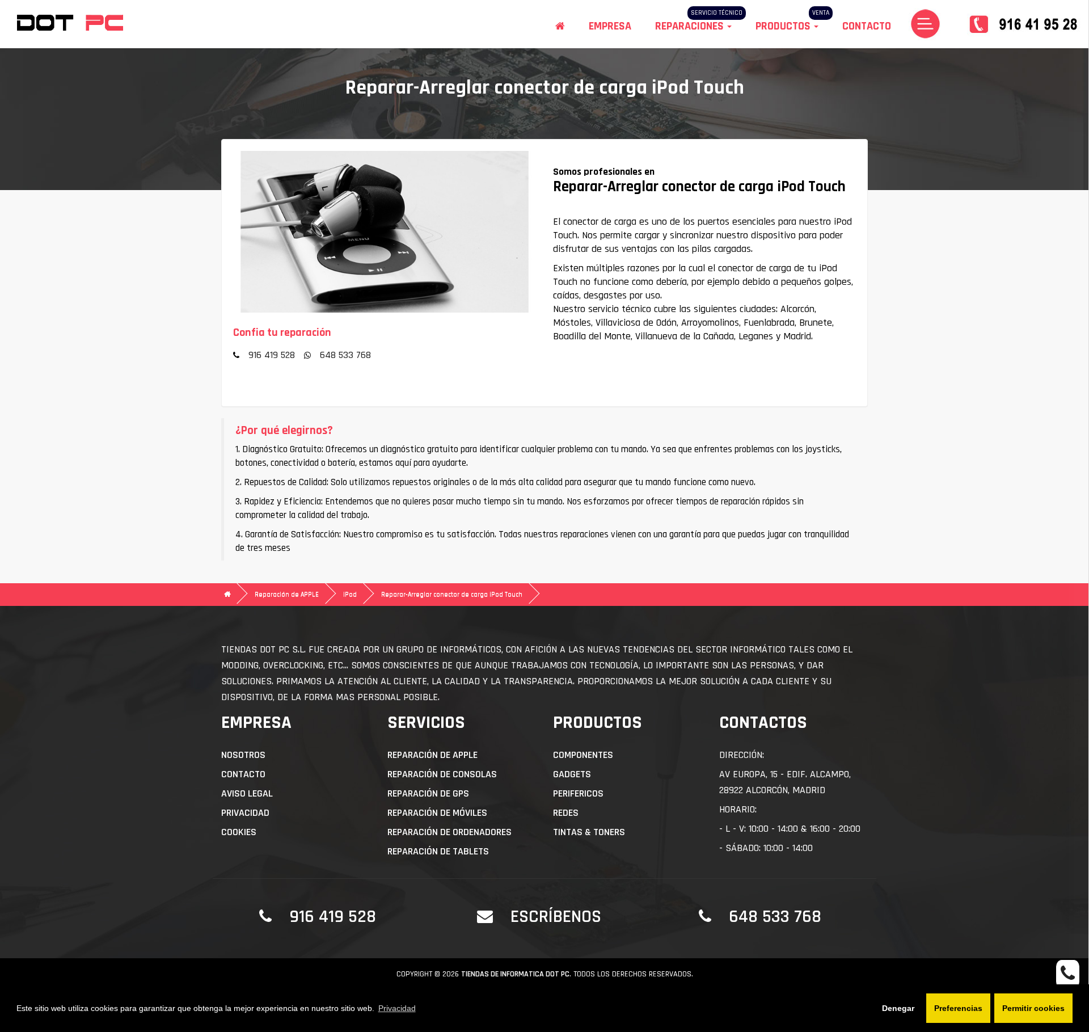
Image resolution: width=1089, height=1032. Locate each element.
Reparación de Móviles (437, 812)
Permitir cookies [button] (1033, 1008)
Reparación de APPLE (287, 594)
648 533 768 (345, 354)
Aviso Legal (247, 793)
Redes (566, 812)
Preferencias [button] (958, 1008)
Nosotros (243, 754)
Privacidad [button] (397, 1008)
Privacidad (245, 812)
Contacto (866, 26)
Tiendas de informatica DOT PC (515, 974)
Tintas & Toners (589, 832)
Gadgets (572, 774)
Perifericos (578, 793)
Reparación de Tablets (438, 851)
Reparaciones (690, 26)
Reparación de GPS (428, 793)
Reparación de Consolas (442, 774)
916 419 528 (271, 354)
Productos (784, 26)
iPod (350, 594)
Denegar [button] (898, 1008)
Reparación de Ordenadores (449, 832)
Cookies (238, 832)
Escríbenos (555, 916)
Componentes (583, 754)
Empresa (610, 26)
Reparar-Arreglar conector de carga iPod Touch (451, 594)
